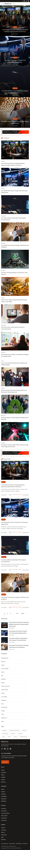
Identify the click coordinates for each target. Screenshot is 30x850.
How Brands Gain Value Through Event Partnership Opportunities (15, 61)
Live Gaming (4, 696)
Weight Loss (4, 718)
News (2, 361)
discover (24, 730)
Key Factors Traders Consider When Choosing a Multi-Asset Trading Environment (15, 445)
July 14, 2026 (11, 649)
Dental (2, 672)
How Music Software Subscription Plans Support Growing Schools (15, 91)
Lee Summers (25, 495)
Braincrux (8, 4)
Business (15, 118)
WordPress (18, 848)
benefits (4, 730)
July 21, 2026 (11, 635)
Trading (3, 443)
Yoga (2, 721)
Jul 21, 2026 (15, 64)
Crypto (2, 665)
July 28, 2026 (11, 628)
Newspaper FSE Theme (6, 848)
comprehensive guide (14, 730)
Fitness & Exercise (5, 686)
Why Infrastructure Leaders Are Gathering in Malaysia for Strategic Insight (15, 355)
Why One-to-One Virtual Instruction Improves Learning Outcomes (12, 328)
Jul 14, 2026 (15, 125)
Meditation (3, 700)
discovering (5, 733)
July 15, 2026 (11, 642)
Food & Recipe (4, 689)
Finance (15, 27)
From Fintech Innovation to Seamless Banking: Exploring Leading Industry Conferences (15, 30)
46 (17, 613)
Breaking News (4, 658)
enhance (20, 733)
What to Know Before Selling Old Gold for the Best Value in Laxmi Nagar (14, 300)
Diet (2, 675)
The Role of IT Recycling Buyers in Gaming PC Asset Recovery (14, 273)
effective (13, 733)
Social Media (4, 707)
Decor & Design (4, 668)
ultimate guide (23, 736)
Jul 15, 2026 (15, 95)
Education (15, 88)
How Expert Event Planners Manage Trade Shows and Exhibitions (15, 122)
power (15, 736)
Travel (2, 714)
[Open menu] (14, 4)
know (9, 736)
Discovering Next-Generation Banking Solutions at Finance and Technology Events (14, 391)
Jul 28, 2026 (15, 34)
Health (2, 693)
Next (23, 613)
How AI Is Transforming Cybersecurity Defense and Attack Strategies (14, 363)
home (3, 736)
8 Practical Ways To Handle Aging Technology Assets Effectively (14, 418)
